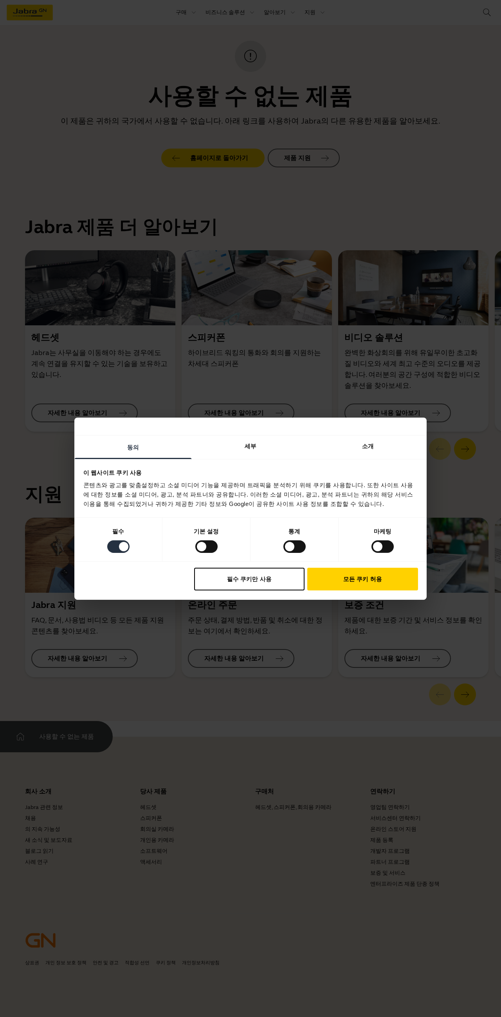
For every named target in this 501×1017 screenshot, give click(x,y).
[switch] (206, 546)
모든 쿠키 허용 (362, 579)
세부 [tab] (250, 445)
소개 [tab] (368, 445)
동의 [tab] (133, 446)
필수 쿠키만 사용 (249, 579)
